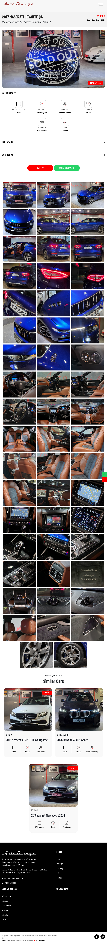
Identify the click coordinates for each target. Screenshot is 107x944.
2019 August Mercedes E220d (48, 815)
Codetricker (41, 940)
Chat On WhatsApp (67, 168)
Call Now (40, 168)
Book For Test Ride (96, 20)
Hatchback (7, 905)
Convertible (7, 896)
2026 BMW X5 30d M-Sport (72, 740)
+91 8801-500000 (9, 883)
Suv (4, 919)
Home (58, 859)
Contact (59, 878)
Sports (5, 915)
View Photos (96, 83)
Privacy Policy (6, 940)
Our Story (59, 868)
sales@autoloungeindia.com (13, 878)
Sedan (5, 910)
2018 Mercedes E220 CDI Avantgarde (27, 740)
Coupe (5, 901)
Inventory (59, 864)
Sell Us (58, 873)
